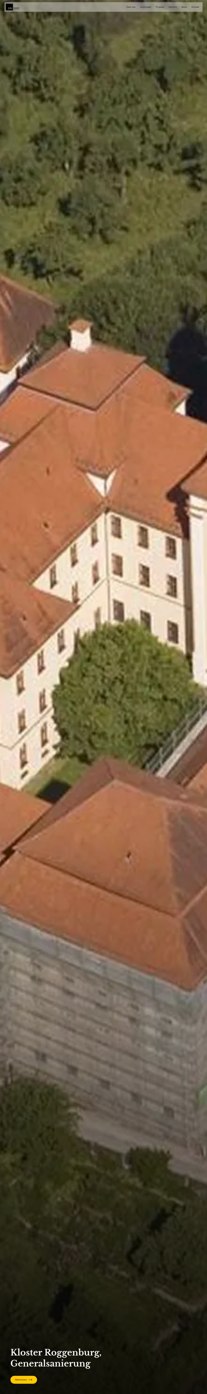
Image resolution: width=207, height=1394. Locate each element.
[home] (12, 7)
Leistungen (145, 6)
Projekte (160, 6)
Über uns (130, 6)
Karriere (173, 6)
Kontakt (195, 6)
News (184, 6)
